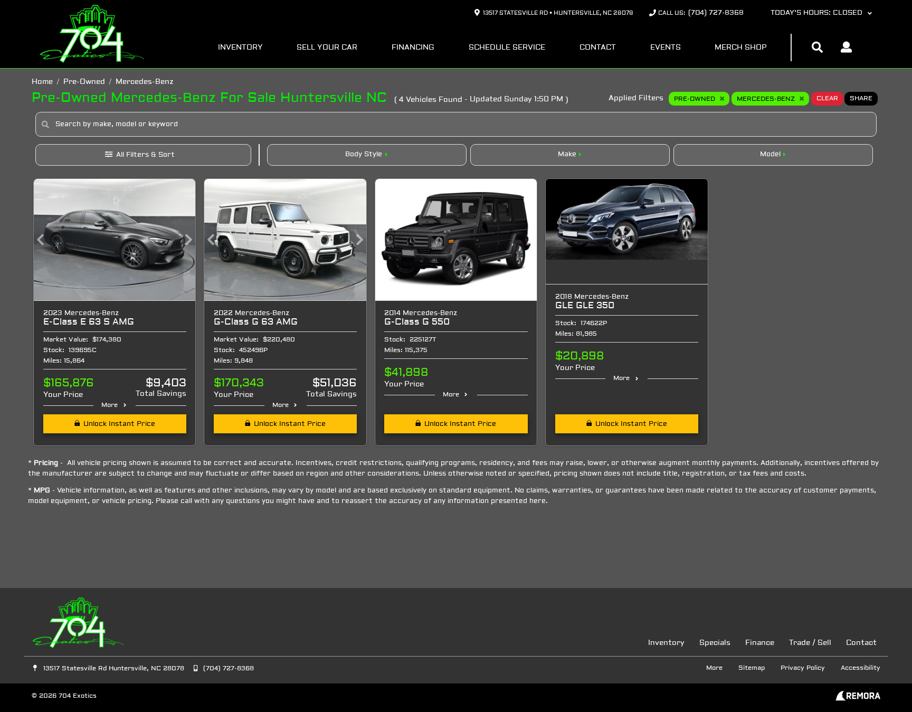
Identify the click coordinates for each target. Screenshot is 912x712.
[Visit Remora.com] (857, 699)
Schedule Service (507, 47)
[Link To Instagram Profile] (160, 643)
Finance (759, 643)
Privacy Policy (803, 668)
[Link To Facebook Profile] (141, 643)
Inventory (240, 47)
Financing (413, 47)
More (109, 405)
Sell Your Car (327, 47)
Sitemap (751, 668)
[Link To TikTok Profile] (179, 643)
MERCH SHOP (741, 47)
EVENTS (665, 47)
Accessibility (860, 668)
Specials (714, 643)
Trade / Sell (810, 643)
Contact (598, 47)
